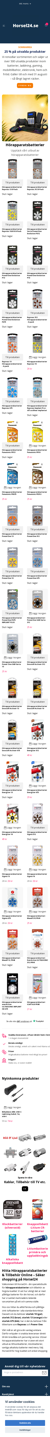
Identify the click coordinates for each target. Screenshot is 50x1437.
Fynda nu (25, 85)
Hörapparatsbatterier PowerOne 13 (12, 535)
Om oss (6, 1386)
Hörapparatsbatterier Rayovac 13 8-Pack (12, 188)
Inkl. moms (24, 3)
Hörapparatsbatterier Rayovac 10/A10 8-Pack (12, 230)
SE (25, 1188)
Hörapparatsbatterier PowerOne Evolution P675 (12, 319)
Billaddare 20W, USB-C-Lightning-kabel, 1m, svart (12, 1114)
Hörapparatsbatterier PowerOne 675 (37, 577)
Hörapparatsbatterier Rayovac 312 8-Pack (37, 188)
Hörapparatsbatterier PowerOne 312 (37, 535)
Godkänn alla (25, 1423)
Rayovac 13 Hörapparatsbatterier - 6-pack (12, 363)
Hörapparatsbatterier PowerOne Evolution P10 (37, 275)
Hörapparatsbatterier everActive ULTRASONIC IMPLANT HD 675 (12, 1005)
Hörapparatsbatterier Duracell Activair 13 (12, 707)
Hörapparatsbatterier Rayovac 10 (37, 362)
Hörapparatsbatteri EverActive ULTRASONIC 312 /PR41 (37, 960)
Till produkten (12, 182)
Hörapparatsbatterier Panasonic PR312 (37, 493)
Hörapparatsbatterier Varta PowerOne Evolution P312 (37, 231)
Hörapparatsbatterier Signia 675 (12, 917)
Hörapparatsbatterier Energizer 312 (37, 749)
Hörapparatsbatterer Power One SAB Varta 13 (11, 664)
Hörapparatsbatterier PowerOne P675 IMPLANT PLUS (12, 620)
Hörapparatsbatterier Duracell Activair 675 (12, 749)
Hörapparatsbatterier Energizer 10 (12, 833)
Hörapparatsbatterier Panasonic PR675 (12, 493)
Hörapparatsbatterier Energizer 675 (37, 791)
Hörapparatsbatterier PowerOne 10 (12, 577)
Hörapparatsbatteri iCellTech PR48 (36, 1003)
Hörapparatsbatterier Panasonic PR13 (12, 451)
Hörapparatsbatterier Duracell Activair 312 (37, 663)
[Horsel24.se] (25, 25)
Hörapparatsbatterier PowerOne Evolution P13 (12, 275)
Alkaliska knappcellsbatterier (16, 1261)
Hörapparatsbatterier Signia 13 (12, 875)
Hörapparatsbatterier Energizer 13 (12, 791)
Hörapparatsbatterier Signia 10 (37, 875)
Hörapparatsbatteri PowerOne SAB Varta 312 (36, 620)
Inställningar (25, 1430)
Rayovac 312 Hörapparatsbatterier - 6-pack (37, 319)
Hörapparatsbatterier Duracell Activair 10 (37, 707)
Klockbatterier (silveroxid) (12, 1225)
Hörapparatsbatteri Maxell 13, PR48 (11, 959)
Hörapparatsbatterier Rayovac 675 (12, 407)
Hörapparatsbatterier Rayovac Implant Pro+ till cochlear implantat (37, 408)
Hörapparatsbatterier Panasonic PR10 (37, 451)
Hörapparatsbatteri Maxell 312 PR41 (36, 917)
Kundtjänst (8, 1394)
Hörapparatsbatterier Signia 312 (37, 833)
